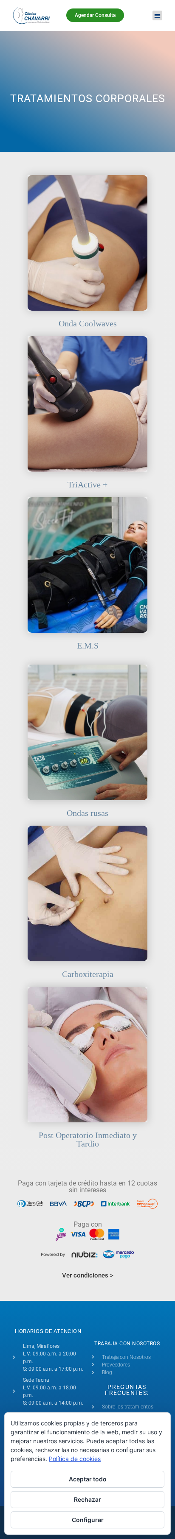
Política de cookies (75, 1458)
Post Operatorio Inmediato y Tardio (88, 1139)
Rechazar (87, 1499)
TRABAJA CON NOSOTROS (127, 1344)
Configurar (88, 1519)
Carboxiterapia (87, 974)
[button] (157, 15)
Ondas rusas (87, 813)
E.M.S (88, 645)
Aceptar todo (88, 1479)
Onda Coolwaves (88, 323)
